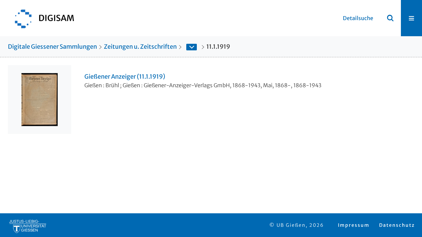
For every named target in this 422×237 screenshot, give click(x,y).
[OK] (390, 18)
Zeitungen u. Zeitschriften (140, 46)
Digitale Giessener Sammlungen (52, 46)
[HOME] (41, 18)
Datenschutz (397, 225)
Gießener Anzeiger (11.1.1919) (124, 76)
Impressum (354, 225)
